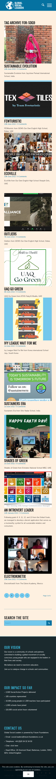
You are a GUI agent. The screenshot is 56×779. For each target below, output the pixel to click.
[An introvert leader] (28, 488)
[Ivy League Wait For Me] (28, 319)
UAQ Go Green (13, 288)
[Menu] (48, 5)
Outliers (10, 233)
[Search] (41, 5)
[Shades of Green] (28, 436)
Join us (7, 669)
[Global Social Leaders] (23, 5)
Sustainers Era (15, 403)
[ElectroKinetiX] (28, 555)
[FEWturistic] (28, 99)
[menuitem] (41, 5)
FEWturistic (12, 120)
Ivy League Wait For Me (20, 342)
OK (28, 774)
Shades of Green (16, 460)
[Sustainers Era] (28, 382)
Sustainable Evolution (20, 65)
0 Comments (22, 69)
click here (14, 746)
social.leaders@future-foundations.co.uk (27, 737)
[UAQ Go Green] (28, 267)
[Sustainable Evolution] (28, 44)
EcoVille (10, 173)
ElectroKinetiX (15, 576)
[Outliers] (28, 212)
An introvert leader (19, 509)
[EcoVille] (28, 152)
